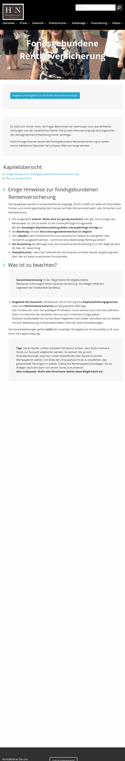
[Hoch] (5, 189)
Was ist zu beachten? (19, 178)
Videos (116, 23)
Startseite (8, 23)
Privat (23, 23)
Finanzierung (99, 23)
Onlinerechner (58, 23)
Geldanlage (79, 23)
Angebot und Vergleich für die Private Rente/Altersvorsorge (45, 95)
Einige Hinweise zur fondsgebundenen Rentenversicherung (42, 174)
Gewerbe (37, 23)
